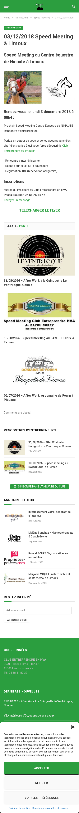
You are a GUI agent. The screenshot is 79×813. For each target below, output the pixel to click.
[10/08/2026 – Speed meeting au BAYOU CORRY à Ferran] (39, 313)
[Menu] (6, 6)
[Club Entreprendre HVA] (40, 6)
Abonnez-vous (16, 620)
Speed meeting (13, 28)
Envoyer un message (17, 200)
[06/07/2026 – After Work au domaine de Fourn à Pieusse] (39, 370)
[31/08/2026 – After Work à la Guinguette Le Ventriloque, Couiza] (39, 255)
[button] (73, 727)
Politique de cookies (19, 808)
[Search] (73, 6)
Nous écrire (11, 677)
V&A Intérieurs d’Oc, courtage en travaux (29, 715)
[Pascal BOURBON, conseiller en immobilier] (14, 558)
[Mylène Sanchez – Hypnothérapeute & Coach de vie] (14, 537)
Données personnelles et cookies (50, 808)
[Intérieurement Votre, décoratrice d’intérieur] (14, 517)
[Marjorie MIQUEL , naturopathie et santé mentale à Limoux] (14, 579)
